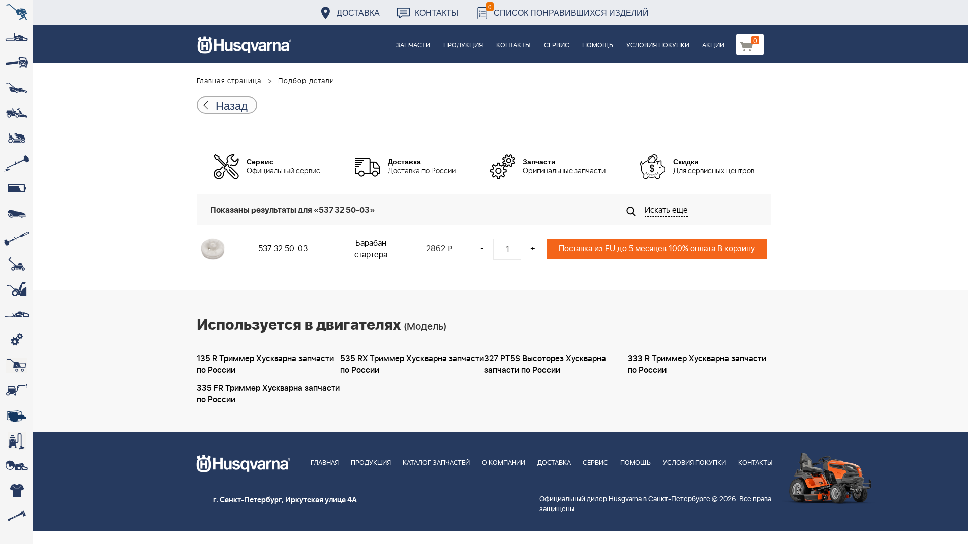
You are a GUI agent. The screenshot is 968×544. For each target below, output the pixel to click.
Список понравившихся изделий (568, 10)
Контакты (436, 12)
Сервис (556, 45)
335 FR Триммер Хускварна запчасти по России (268, 394)
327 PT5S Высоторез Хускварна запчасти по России (545, 364)
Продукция (463, 45)
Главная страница (229, 81)
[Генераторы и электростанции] (16, 365)
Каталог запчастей (436, 463)
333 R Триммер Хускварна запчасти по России (697, 364)
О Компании (503, 463)
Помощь (597, 45)
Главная (325, 463)
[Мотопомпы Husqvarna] (16, 415)
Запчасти (413, 45)
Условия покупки (657, 45)
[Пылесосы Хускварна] (16, 440)
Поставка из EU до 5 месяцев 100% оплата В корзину (657, 249)
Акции (713, 45)
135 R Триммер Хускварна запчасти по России (265, 364)
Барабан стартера (370, 249)
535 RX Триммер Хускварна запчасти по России (412, 364)
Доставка (358, 12)
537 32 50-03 (283, 249)
